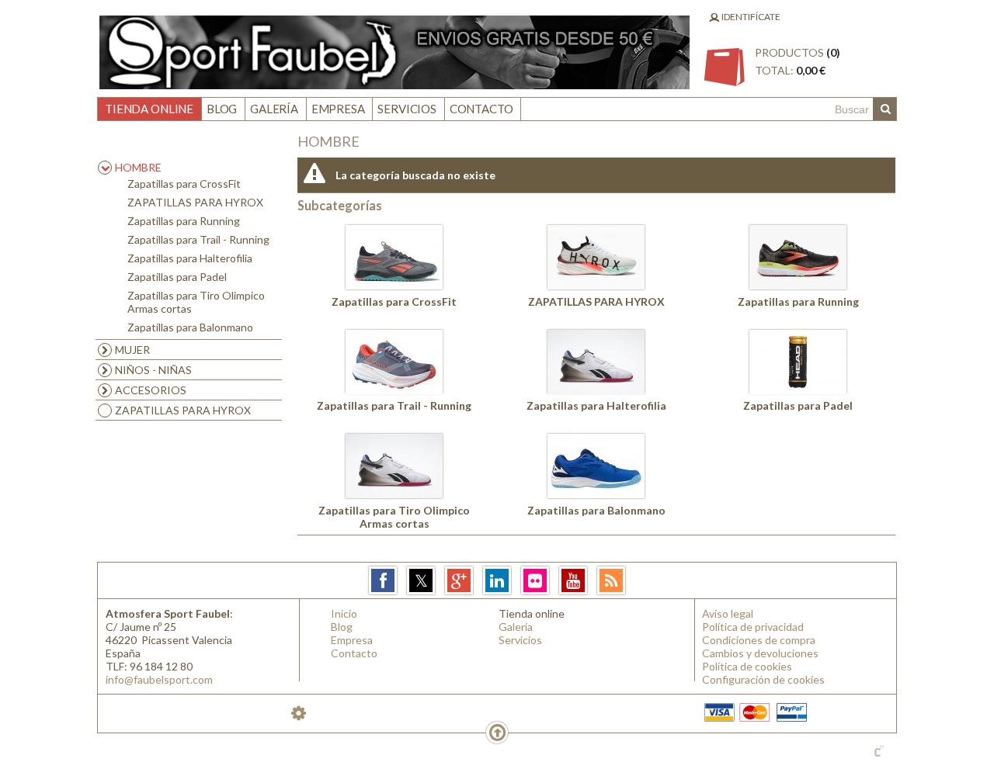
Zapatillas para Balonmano (190, 327)
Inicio (344, 613)
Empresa (338, 109)
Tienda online (149, 109)
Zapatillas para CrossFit (184, 183)
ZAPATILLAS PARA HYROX (195, 202)
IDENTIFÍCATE (750, 17)
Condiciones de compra (758, 639)
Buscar (884, 109)
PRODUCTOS (797, 61)
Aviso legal (727, 613)
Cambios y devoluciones (760, 653)
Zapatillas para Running (183, 220)
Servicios (406, 109)
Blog (222, 109)
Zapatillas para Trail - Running (198, 239)
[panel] (298, 712)
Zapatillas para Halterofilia (189, 258)
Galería (274, 109)
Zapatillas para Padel (177, 276)
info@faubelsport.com (159, 679)
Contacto (481, 109)
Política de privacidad (753, 626)
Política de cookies (747, 666)
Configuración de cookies (763, 679)
